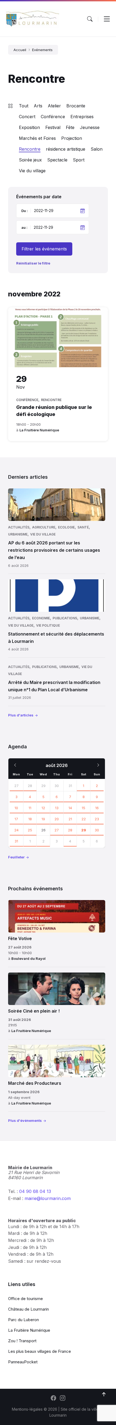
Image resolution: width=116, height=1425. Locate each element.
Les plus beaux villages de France (39, 1351)
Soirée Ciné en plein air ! (34, 1011)
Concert (27, 116)
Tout (23, 105)
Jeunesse (90, 127)
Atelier (54, 105)
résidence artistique (65, 149)
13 (57, 808)
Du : (24, 211)
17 (16, 819)
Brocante (75, 105)
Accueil (19, 50)
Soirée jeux (30, 160)
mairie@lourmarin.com (48, 1198)
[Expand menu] (106, 19)
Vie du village (32, 170)
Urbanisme (18, 534)
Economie (41, 618)
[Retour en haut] (104, 1394)
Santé (83, 527)
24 (16, 830)
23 (97, 819)
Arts (38, 105)
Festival (52, 127)
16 (97, 808)
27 (16, 785)
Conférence (53, 116)
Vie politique (48, 625)
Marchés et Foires (37, 138)
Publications (65, 618)
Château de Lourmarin (28, 1309)
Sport (78, 160)
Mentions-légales (27, 1409)
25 (30, 830)
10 (16, 808)
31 (16, 841)
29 (83, 830)
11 (30, 808)
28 (30, 785)
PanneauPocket (22, 1361)
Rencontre (29, 149)
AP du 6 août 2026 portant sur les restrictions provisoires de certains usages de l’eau (54, 550)
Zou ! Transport (22, 1340)
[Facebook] (53, 1398)
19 (43, 819)
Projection (71, 138)
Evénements (42, 50)
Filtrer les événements (44, 249)
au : (24, 227)
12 (43, 808)
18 (30, 819)
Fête (70, 127)
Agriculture (43, 527)
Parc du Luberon (23, 1319)
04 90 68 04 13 (35, 1191)
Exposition (29, 127)
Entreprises (82, 116)
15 (83, 808)
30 (97, 830)
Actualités (18, 527)
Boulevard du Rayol (28, 958)
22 (83, 819)
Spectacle (57, 160)
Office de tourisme (25, 1298)
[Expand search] (89, 19)
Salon (97, 149)
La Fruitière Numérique (39, 430)
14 (70, 808)
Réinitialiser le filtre (33, 263)
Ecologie (66, 527)
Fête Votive (20, 938)
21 (70, 819)
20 (56, 819)
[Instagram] (62, 1398)
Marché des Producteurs (34, 1083)
